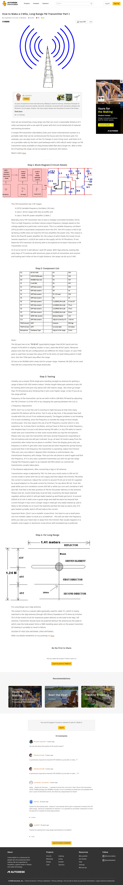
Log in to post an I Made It (61, 664)
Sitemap (82, 865)
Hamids (36, 802)
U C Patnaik (21, 115)
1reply (33, 836)
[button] (91, 22)
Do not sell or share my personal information (79, 881)
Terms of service (30, 881)
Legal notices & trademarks (105, 881)
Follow (26, 99)
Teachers (45, 3)
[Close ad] (121, 81)
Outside (61, 862)
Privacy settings (57, 881)
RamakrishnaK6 (39, 755)
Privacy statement (44, 881)
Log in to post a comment (61, 843)
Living (60, 859)
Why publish (83, 856)
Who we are (83, 868)
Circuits (15, 18)
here (24, 153)
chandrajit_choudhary (41, 782)
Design (48, 862)
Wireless (23, 18)
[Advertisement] (109, 107)
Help (80, 862)
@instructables (110, 856)
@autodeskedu (110, 860)
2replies (33, 817)
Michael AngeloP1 (40, 742)
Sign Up (116, 4)
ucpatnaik (7, 18)
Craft (47, 865)
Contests (36, 3)
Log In (107, 4)
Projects (27, 3)
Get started (82, 859)
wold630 (37, 825)
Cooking (61, 856)
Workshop (49, 859)
